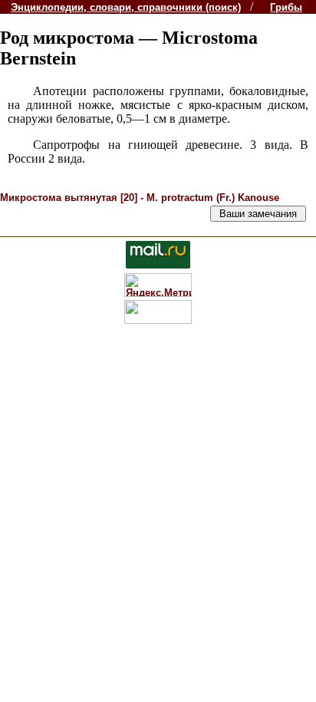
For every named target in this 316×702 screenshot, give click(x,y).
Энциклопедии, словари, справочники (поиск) (126, 7)
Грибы (286, 7)
